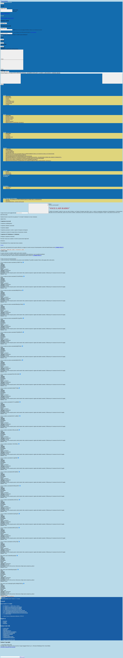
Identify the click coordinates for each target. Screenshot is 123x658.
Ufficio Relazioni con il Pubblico (9, 631)
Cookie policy (6, 628)
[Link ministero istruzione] (6, 2)
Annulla (2, 71)
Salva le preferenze (10, 596)
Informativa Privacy (7, 630)
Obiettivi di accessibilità (8, 634)
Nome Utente (15, 9)
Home (50, 203)
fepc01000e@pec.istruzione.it (17, 612)
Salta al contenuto (4, 1)
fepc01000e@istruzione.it (16, 611)
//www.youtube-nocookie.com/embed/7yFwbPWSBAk (12, 276)
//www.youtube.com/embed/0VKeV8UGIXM (10, 374)
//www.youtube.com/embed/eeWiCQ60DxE (10, 471)
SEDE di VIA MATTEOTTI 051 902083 (13, 607)
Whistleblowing (6, 635)
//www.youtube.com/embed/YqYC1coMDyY (10, 416)
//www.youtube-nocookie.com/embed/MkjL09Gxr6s (11, 290)
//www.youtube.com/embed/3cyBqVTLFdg (10, 388)
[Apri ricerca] (112, 79)
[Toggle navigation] (11, 79)
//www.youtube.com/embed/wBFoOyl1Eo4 (10, 527)
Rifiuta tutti (11, 249)
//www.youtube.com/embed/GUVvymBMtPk (10, 402)
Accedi (2, 3)
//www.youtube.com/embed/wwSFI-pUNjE (10, 541)
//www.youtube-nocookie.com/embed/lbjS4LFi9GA (11, 360)
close (2, 84)
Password (15, 11)
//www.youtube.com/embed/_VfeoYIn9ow (9, 443)
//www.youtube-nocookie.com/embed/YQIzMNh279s (12, 332)
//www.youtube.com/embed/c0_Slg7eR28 (9, 457)
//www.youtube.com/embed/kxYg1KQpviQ (10, 513)
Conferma (7, 71)
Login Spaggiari (33, 32)
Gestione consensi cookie (8, 636)
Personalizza (3, 249)
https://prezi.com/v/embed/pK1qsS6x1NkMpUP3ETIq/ (12, 583)
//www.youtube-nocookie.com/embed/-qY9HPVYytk (12, 262)
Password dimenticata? (5, 13)
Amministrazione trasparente (9, 637)
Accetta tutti (20, 249)
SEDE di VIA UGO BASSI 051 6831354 (13, 609)
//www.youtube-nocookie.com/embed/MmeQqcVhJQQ (12, 304)
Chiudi (2, 39)
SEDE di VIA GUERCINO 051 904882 (13, 608)
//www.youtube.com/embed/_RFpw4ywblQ (10, 430)
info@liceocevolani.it (15, 610)
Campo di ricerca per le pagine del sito (8, 212)
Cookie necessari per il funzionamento (8, 258)
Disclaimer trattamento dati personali (8, 647)
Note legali (5, 629)
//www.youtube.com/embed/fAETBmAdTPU (10, 485)
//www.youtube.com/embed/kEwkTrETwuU (10, 499)
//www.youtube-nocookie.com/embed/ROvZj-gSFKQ (12, 318)
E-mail (14, 29)
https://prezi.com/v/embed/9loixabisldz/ (9, 555)
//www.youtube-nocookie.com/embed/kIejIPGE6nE (11, 346)
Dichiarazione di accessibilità (9, 633)
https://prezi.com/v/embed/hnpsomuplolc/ (9, 569)
